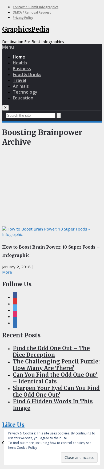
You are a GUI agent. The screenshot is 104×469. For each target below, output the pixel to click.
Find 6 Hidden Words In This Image (53, 404)
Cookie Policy (27, 447)
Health (20, 63)
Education (23, 98)
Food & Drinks (27, 74)
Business (22, 69)
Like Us (13, 425)
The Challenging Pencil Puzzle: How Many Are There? (56, 364)
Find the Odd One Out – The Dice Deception (51, 351)
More (7, 272)
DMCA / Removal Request (32, 12)
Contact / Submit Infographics (35, 7)
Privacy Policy (23, 17)
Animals (21, 86)
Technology (25, 92)
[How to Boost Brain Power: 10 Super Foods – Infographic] (52, 231)
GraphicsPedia (25, 29)
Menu (8, 47)
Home (19, 57)
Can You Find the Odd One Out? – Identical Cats (55, 378)
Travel (19, 80)
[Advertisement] (52, 188)
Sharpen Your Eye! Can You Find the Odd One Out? (56, 391)
